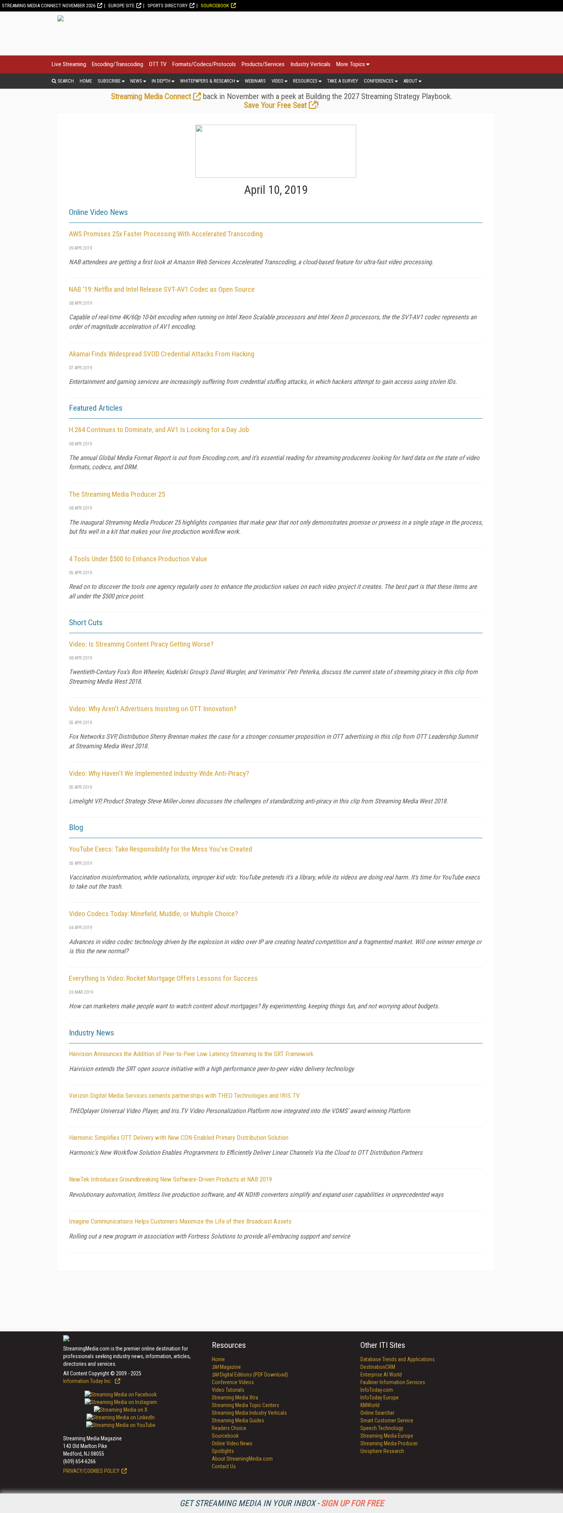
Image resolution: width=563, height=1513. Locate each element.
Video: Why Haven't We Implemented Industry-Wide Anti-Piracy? (159, 773)
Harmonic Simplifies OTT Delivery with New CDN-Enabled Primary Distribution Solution (178, 1137)
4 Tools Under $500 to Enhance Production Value (138, 558)
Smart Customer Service (386, 1420)
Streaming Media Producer (389, 1443)
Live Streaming (69, 64)
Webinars (255, 81)
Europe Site (121, 5)
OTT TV (158, 64)
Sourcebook (215, 5)
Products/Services (263, 64)
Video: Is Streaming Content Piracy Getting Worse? (141, 644)
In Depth (161, 81)
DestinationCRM (377, 1367)
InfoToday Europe (379, 1397)
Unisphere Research (382, 1451)
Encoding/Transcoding (117, 64)
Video (277, 81)
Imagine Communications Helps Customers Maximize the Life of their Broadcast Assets (180, 1221)
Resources (305, 81)
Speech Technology (381, 1428)
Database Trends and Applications (397, 1359)
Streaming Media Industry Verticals (249, 1413)
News (136, 81)
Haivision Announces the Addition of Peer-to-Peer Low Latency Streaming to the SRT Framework (191, 1054)
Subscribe (109, 81)
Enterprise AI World (381, 1375)
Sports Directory (167, 5)
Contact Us (224, 1466)
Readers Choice (229, 1428)
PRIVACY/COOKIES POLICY (91, 1471)
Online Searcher (377, 1413)
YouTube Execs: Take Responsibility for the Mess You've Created (160, 849)
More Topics (350, 64)
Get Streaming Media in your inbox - (282, 1503)
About (410, 81)
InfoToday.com (376, 1390)
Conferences (379, 81)
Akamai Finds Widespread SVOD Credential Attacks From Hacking (161, 353)
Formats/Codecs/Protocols (204, 64)
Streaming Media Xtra (235, 1397)
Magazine (226, 1367)
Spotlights (223, 1451)
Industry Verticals (310, 64)
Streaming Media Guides (238, 1420)
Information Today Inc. (88, 1381)
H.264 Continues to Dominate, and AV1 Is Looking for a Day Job (159, 429)
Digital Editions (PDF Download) (250, 1375)
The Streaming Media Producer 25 (117, 494)
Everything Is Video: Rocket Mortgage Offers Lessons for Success (163, 978)
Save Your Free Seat (275, 105)
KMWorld (370, 1405)
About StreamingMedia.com (242, 1459)
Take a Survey (342, 81)
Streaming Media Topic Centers (245, 1405)
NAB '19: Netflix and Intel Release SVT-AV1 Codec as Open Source (162, 289)
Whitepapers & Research (207, 81)
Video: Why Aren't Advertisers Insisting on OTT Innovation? (152, 708)
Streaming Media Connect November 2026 (48, 5)
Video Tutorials (228, 1390)
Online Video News (232, 1443)
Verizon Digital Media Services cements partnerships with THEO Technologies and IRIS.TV (184, 1095)
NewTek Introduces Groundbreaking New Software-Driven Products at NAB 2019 (170, 1179)
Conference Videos (233, 1382)
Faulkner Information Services (392, 1382)
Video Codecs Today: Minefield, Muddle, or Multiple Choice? (153, 913)
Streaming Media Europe (386, 1436)
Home (86, 81)
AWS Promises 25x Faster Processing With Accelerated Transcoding (166, 233)
